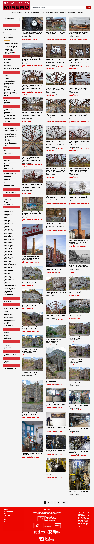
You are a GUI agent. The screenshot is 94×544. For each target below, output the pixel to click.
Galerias (6, 150)
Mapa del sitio (7, 527)
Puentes (6, 326)
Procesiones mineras (9, 323)
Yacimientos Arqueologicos (10, 368)
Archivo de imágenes (9, 18)
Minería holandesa (8, 252)
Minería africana (8, 229)
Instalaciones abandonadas (10, 181)
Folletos (6, 139)
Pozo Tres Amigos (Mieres (10, 319)
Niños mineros (7, 301)
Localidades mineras (9, 202)
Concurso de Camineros (9, 92)
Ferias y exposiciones (9, 131)
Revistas (6, 335)
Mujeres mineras (8, 291)
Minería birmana (8, 236)
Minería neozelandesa (9, 264)
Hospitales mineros (8, 166)
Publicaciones (7, 325)
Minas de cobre (7, 220)
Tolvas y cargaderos (9, 354)
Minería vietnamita (8, 280)
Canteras (6, 75)
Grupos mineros (8, 153)
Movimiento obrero (8, 289)
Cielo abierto (7, 89)
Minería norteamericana (9, 266)
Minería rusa (7, 273)
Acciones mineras (8, 29)
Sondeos (6, 348)
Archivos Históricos (8, 37)
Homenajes (6, 165)
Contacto (6, 521)
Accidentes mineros (8, 28)
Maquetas (6, 212)
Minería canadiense (8, 239)
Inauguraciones (7, 176)
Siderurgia (6, 345)
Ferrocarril (6, 133)
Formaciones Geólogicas (10, 143)
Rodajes (6, 337)
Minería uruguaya (8, 279)
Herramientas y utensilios (10, 162)
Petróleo (6, 311)
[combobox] (58, 7)
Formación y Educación (9, 142)
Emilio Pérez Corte (26, 36)
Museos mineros (8, 295)
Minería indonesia (8, 255)
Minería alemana (8, 230)
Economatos (7, 109)
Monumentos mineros (9, 285)
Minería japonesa (8, 261)
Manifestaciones (8, 209)
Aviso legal (6, 525)
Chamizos (6, 86)
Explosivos (6, 116)
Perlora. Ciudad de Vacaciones (11, 308)
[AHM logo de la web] (16, 5)
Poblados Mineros (8, 314)
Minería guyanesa (8, 251)
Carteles (6, 78)
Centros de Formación (9, 84)
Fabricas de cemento (9, 128)
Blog (5, 517)
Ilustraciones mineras (9, 175)
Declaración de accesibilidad (10, 529)
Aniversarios (7, 35)
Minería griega (7, 249)
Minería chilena (7, 242)
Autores (6, 513)
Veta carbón (7, 361)
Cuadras (6, 95)
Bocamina (6, 64)
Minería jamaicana (8, 260)
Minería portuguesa (8, 270)
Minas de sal (7, 226)
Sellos (5, 344)
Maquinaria (6, 214)
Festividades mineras (9, 136)
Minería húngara (8, 254)
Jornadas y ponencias (9, 192)
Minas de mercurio (8, 224)
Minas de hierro (7, 223)
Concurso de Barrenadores (10, 90)
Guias (5, 155)
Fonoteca (6, 140)
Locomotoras (7, 204)
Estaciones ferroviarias (9, 115)
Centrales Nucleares (9, 81)
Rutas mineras (7, 338)
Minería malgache (8, 263)
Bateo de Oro (7, 60)
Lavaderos (6, 199)
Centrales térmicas (8, 83)
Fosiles (5, 145)
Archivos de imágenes (9, 511)
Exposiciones (7, 121)
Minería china (7, 243)
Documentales (7, 102)
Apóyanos (6, 519)
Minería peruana (8, 267)
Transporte (6, 355)
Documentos (7, 103)
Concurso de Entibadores (10, 93)
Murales (6, 292)
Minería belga (7, 235)
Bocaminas (6, 65)
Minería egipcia (7, 246)
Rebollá (6, 332)
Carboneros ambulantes (10, 76)
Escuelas (6, 113)
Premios (6, 322)
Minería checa (7, 241)
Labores (6, 198)
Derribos (6, 100)
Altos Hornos (7, 34)
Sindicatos (6, 347)
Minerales (6, 227)
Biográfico (6, 62)
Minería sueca (7, 276)
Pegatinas (6, 306)
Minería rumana (7, 271)
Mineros (6, 282)
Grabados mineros (8, 152)
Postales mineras (8, 317)
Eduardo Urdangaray (50, 37)
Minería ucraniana (8, 277)
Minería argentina (8, 232)
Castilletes (6, 80)
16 (58, 502)
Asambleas (6, 53)
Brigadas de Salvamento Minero (11, 68)
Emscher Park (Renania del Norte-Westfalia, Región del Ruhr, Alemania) (11, 48)
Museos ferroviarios (8, 294)
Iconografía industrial (9, 173)
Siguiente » (64, 502)
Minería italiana (7, 258)
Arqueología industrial (9, 20)
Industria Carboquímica (9, 178)
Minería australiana (8, 233)
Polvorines (6, 316)
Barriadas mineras (8, 59)
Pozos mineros (7, 320)
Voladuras (6, 362)
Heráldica (6, 160)
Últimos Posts (7, 515)
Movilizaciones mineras (9, 288)
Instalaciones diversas (9, 184)
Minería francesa (8, 248)
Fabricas (6, 127)
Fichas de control (8, 137)
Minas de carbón (8, 218)
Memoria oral (7, 523)
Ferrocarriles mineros (9, 134)
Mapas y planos (7, 211)
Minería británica (8, 238)
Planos (5, 312)
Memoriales (7, 215)
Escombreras (7, 112)
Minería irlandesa (8, 257)
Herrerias (6, 163)
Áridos (5, 38)
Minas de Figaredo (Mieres (10, 221)
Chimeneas (6, 87)
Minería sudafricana (8, 274)
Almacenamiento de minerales (11, 31)
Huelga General (7, 168)
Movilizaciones (7, 286)
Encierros (6, 110)
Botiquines (6, 66)
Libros (5, 201)
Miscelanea (6, 283)
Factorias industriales (9, 130)
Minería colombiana (8, 245)
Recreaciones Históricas (10, 333)
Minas (5, 217)
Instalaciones (7, 179)
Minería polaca (7, 268)
